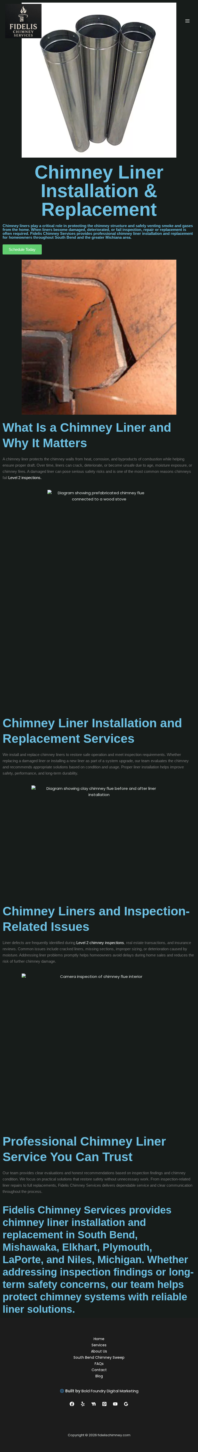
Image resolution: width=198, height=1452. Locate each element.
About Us (99, 1351)
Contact (99, 1369)
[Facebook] (72, 1404)
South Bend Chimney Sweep (99, 1357)
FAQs (99, 1363)
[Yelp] (82, 1404)
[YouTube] (115, 1404)
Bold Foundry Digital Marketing (109, 1391)
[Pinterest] (104, 1404)
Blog (99, 1376)
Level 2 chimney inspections (99, 942)
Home (99, 1338)
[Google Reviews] (126, 1404)
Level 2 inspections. (25, 477)
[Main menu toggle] (187, 21)
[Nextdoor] (93, 1404)
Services (99, 1345)
